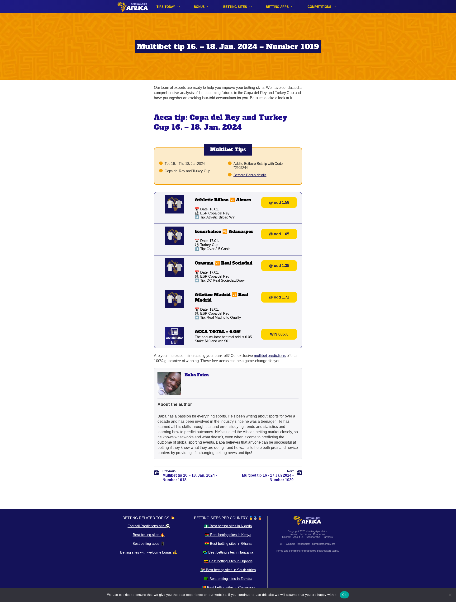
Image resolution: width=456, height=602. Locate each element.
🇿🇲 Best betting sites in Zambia (228, 579)
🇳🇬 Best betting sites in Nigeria (228, 526)
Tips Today (166, 7)
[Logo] (133, 6)
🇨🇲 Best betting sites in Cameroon (228, 587)
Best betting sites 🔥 (149, 535)
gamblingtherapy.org (323, 543)
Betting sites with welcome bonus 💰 (148, 552)
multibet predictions (270, 356)
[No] (450, 595)
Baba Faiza (197, 375)
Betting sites (235, 7)
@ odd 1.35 (279, 266)
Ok (344, 595)
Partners (328, 537)
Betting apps (277, 7)
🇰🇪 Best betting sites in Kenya (228, 535)
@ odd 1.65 (279, 234)
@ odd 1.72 (279, 297)
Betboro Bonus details (249, 175)
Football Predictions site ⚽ (149, 526)
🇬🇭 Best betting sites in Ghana (228, 543)
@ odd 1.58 (279, 202)
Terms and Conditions (312, 534)
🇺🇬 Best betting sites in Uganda (228, 561)
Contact (286, 537)
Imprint (294, 534)
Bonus (199, 7)
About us (298, 537)
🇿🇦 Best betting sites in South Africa (228, 570)
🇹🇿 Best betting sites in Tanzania (228, 552)
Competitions (319, 7)
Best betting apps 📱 (149, 543)
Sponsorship (313, 537)
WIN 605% (279, 334)
